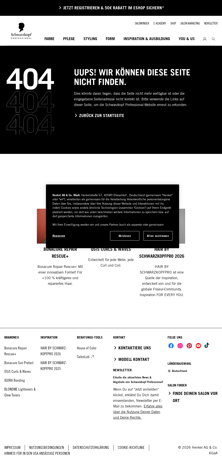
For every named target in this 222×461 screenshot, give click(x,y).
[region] (112, 216)
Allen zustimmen (158, 236)
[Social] (171, 345)
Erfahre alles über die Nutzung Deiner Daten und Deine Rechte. (137, 412)
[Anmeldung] (204, 39)
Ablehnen (125, 236)
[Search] (213, 39)
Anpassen (58, 235)
